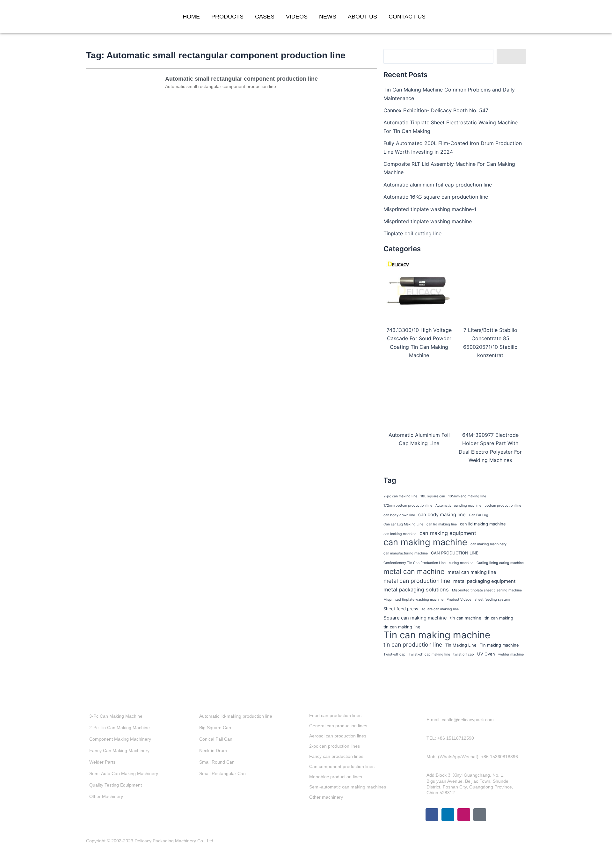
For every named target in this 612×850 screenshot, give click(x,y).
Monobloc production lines (335, 776)
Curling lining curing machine (500, 563)
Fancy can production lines (336, 756)
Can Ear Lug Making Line (403, 524)
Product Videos (459, 599)
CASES (264, 16)
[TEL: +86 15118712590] (422, 741)
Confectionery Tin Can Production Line (414, 563)
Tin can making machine (436, 635)
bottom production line (502, 505)
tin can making (498, 617)
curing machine (461, 563)
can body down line (399, 515)
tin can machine (465, 617)
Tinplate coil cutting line (412, 233)
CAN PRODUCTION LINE (454, 552)
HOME (191, 16)
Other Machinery (106, 796)
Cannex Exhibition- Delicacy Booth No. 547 (435, 110)
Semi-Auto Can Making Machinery (123, 773)
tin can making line (401, 626)
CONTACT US (407, 16)
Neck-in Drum (213, 750)
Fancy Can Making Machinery (119, 750)
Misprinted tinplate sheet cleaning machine (487, 590)
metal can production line (416, 580)
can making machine (425, 542)
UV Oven (486, 653)
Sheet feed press (400, 608)
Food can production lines (335, 715)
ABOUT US (362, 16)
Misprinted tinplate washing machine (427, 221)
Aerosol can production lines (337, 735)
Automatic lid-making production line (235, 716)
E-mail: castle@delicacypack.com (460, 719)
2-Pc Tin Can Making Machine (119, 727)
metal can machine (413, 571)
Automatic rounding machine (458, 505)
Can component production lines (342, 766)
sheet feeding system (492, 599)
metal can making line (472, 572)
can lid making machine (483, 523)
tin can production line (412, 644)
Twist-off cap (394, 654)
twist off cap (463, 654)
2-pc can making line (400, 496)
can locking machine (399, 534)
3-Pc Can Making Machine (115, 716)
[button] (515, 16)
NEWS (327, 16)
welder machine (511, 654)
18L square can (432, 496)
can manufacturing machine (405, 553)
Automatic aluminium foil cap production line (437, 184)
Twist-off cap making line (429, 654)
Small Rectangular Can (222, 773)
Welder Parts (102, 762)
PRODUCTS (227, 16)
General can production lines (338, 725)
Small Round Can (217, 762)
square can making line (440, 609)
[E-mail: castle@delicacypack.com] (422, 723)
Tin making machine (499, 645)
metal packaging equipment (484, 581)
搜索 (511, 56)
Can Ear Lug (478, 515)
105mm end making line (467, 496)
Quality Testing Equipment (115, 785)
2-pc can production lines (334, 746)
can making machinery (488, 544)
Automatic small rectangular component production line (241, 79)
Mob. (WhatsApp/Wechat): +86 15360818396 (472, 756)
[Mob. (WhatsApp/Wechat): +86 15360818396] (422, 760)
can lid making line (441, 524)
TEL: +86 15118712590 (450, 738)
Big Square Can (215, 727)
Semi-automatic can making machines (347, 786)
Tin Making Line (461, 645)
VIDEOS (297, 16)
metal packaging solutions (416, 589)
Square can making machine (415, 618)
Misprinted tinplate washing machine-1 (429, 209)
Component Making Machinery (120, 739)
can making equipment (447, 533)
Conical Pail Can (215, 739)
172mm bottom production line (407, 505)
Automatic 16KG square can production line (435, 197)
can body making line (442, 514)
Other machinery (326, 797)
